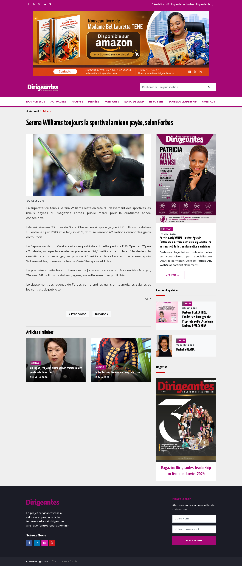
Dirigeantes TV (203, 4)
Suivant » (101, 314)
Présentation (158, 4)
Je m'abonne (194, 540)
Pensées (93, 101)
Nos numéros (35, 101)
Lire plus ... (172, 274)
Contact (208, 101)
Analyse (77, 101)
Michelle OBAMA (185, 349)
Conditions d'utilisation (68, 561)
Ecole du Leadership (183, 101)
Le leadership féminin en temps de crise (117, 372)
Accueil (34, 111)
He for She (156, 101)
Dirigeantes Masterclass (182, 4)
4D (168, 4)
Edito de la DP (134, 101)
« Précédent (77, 314)
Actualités (58, 101)
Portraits (112, 101)
